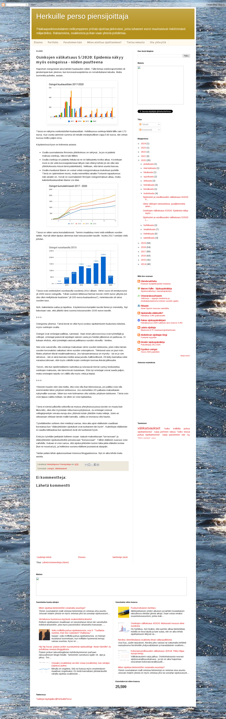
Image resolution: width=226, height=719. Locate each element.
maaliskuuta (150, 229)
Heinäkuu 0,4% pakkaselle (153, 315)
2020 (144, 160)
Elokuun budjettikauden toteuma (155, 284)
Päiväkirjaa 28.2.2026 (150, 345)
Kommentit (146, 130)
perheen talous (168, 432)
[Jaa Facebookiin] (95, 464)
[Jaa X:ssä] (92, 464)
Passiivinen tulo (72, 42)
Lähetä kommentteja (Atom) (55, 562)
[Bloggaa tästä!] (89, 464)
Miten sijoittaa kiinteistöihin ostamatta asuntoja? (62, 608)
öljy (188, 435)
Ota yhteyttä (158, 42)
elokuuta (148, 181)
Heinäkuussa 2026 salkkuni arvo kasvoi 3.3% (161, 323)
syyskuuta (149, 176)
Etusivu (38, 42)
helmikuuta (149, 233)
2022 (144, 152)
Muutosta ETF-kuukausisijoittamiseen (158, 330)
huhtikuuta (149, 225)
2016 (144, 255)
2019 (144, 243)
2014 (144, 264)
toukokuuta (149, 193)
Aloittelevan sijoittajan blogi (154, 335)
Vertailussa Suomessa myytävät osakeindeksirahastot (65, 619)
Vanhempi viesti (120, 557)
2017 (144, 251)
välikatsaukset (61, 468)
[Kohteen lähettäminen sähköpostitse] (86, 464)
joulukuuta (149, 164)
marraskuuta (150, 168)
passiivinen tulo (177, 434)
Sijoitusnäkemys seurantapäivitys (156, 291)
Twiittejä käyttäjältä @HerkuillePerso (54, 699)
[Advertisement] (164, 393)
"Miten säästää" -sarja (147, 438)
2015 (144, 260)
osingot (50, 468)
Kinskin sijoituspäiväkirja (153, 342)
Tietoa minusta (136, 42)
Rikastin (145, 306)
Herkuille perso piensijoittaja (82, 16)
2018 (144, 247)
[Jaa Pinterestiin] (97, 464)
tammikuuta (149, 238)
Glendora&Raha (149, 281)
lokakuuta (149, 172)
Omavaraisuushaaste (151, 296)
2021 (144, 156)
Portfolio (53, 42)
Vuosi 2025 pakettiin (150, 352)
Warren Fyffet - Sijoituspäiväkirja (156, 288)
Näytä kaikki (185, 356)
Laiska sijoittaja (148, 327)
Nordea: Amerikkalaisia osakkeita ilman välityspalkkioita (145, 640)
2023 (144, 147)
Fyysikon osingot (149, 349)
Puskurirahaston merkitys (143, 608)
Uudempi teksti (44, 557)
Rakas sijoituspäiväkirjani (153, 320)
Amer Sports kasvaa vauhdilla (155, 308)
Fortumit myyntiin (149, 337)
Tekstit (144, 124)
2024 (144, 143)
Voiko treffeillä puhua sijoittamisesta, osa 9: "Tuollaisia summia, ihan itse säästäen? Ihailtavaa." (78, 631)
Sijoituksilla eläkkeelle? (152, 313)
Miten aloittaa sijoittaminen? (104, 42)
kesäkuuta (149, 189)
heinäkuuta (149, 185)
